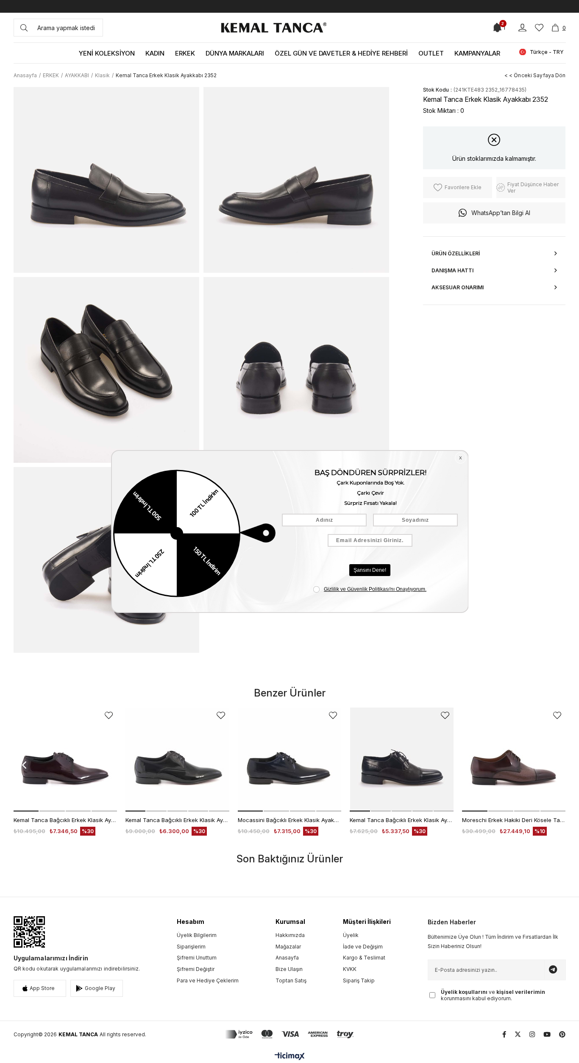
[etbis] (29, 932)
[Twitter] (518, 1034)
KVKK (349, 969)
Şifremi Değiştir (195, 969)
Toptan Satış (291, 980)
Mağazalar (288, 946)
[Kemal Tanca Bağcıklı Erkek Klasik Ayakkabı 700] (65, 759)
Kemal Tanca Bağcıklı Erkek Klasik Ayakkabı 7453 (402, 820)
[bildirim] (497, 27)
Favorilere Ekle (109, 715)
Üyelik (351, 935)
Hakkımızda (290, 935)
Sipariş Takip (359, 980)
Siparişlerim (191, 946)
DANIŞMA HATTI (452, 270)
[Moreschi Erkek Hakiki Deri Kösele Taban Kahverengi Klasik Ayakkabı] (514, 759)
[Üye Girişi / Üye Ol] (522, 28)
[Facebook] (504, 1034)
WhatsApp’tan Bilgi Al (500, 212)
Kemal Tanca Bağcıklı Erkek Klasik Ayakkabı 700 (65, 820)
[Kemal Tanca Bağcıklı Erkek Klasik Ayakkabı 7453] (402, 759)
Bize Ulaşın (289, 969)
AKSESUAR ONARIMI (457, 287)
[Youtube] (547, 1034)
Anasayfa (287, 957)
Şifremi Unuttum (197, 957)
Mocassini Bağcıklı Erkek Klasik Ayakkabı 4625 (290, 820)
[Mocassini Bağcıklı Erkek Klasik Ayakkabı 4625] (290, 759)
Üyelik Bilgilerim (197, 935)
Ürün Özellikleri (455, 253)
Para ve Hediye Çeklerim (208, 980)
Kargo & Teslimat (364, 957)
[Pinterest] (562, 1034)
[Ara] (24, 27)
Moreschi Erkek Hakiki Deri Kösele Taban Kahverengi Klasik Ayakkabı (514, 820)
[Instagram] (532, 1034)
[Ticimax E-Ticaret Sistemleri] (290, 1056)
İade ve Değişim (363, 946)
